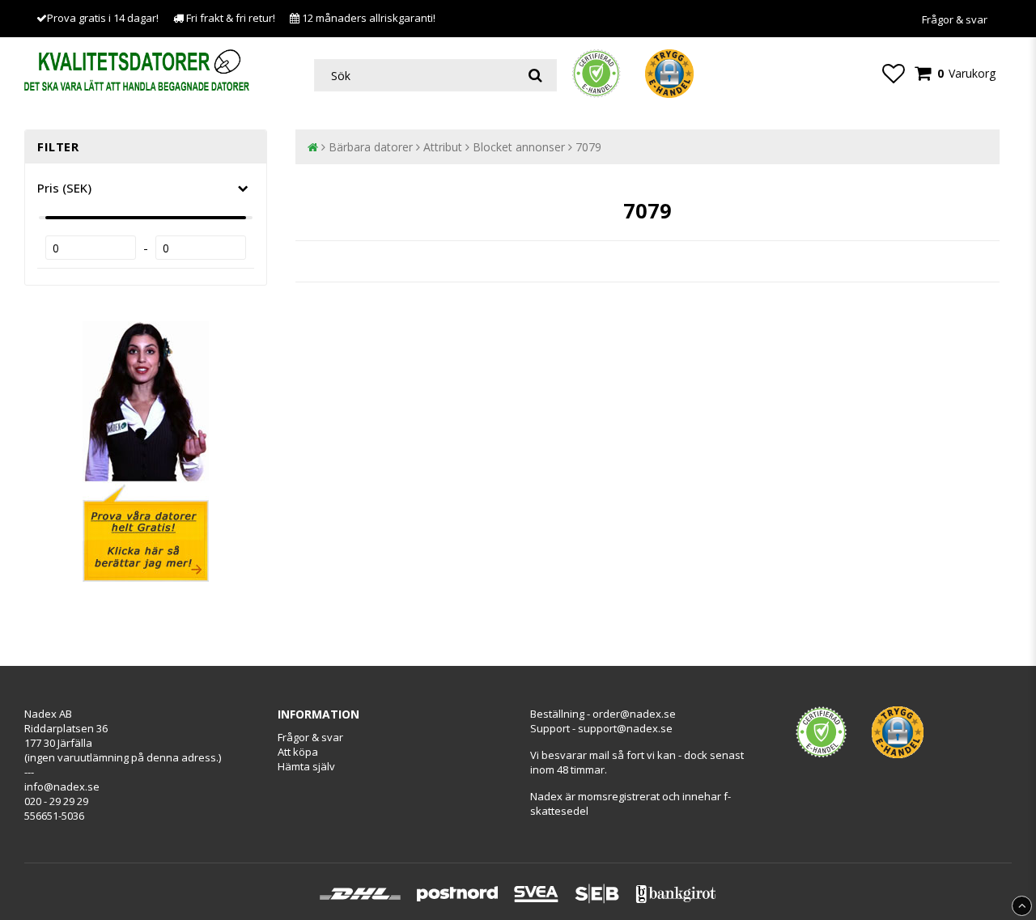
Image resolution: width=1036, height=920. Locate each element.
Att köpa (298, 751)
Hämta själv (306, 766)
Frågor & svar (954, 19)
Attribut (442, 147)
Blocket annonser (519, 147)
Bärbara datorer (371, 147)
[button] (893, 72)
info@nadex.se (62, 786)
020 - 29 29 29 (56, 801)
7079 (588, 147)
